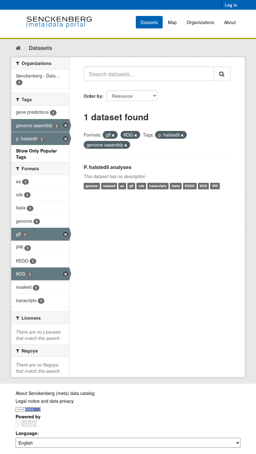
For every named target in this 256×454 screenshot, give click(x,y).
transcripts (157, 186)
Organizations (200, 22)
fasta (176, 186)
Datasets (149, 22)
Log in (231, 5)
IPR (215, 186)
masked (109, 186)
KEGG (189, 186)
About (230, 22)
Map (172, 22)
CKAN (26, 423)
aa (122, 186)
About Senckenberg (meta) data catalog (55, 393)
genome (92, 186)
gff (131, 186)
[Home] (18, 47)
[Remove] (113, 134)
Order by (93, 96)
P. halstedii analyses (107, 167)
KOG (203, 186)
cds (141, 186)
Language (26, 433)
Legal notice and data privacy (45, 401)
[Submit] (222, 74)
